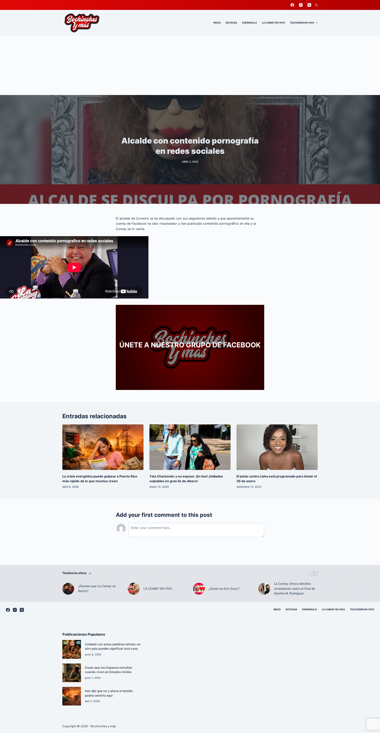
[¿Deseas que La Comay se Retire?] (68, 589)
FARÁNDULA (249, 22)
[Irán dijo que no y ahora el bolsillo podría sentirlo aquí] (71, 696)
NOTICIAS (231, 22)
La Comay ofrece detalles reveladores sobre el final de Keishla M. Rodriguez (294, 588)
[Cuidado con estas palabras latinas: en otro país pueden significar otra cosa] (71, 649)
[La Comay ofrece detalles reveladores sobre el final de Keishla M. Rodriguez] (264, 589)
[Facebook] (292, 5)
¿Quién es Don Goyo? (224, 588)
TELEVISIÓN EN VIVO (302, 22)
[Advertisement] (190, 65)
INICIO (217, 22)
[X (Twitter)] (309, 5)
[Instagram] (301, 5)
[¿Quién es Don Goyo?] (199, 589)
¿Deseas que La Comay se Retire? (97, 588)
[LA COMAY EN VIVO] (134, 589)
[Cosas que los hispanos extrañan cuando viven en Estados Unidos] (71, 673)
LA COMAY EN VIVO (273, 22)
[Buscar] (316, 5)
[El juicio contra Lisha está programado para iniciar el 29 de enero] (277, 447)
